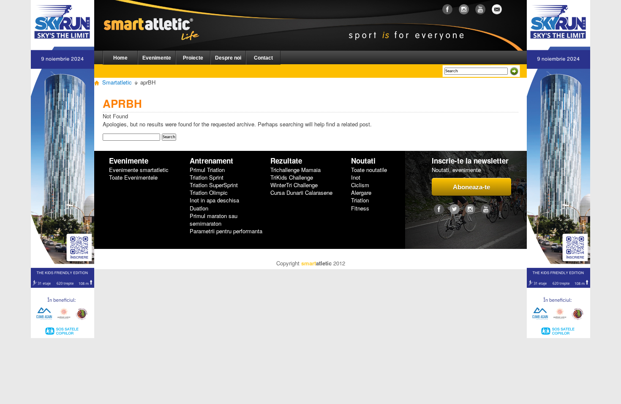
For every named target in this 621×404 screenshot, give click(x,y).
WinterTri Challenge (294, 185)
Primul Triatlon (207, 170)
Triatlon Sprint (206, 177)
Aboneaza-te (471, 187)
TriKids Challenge (291, 177)
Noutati (363, 161)
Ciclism (360, 185)
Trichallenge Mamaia (295, 170)
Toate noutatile (369, 170)
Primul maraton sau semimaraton (213, 219)
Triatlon (360, 200)
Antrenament (211, 161)
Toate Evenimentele (133, 177)
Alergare (361, 193)
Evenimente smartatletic (139, 170)
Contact (263, 58)
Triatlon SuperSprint (214, 185)
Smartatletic (117, 82)
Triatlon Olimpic (209, 193)
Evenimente (156, 58)
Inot (355, 177)
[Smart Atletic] (158, 16)
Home (120, 58)
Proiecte (193, 58)
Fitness (360, 208)
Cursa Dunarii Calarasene (301, 193)
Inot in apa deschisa (214, 200)
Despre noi (228, 58)
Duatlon (199, 208)
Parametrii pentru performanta (226, 231)
